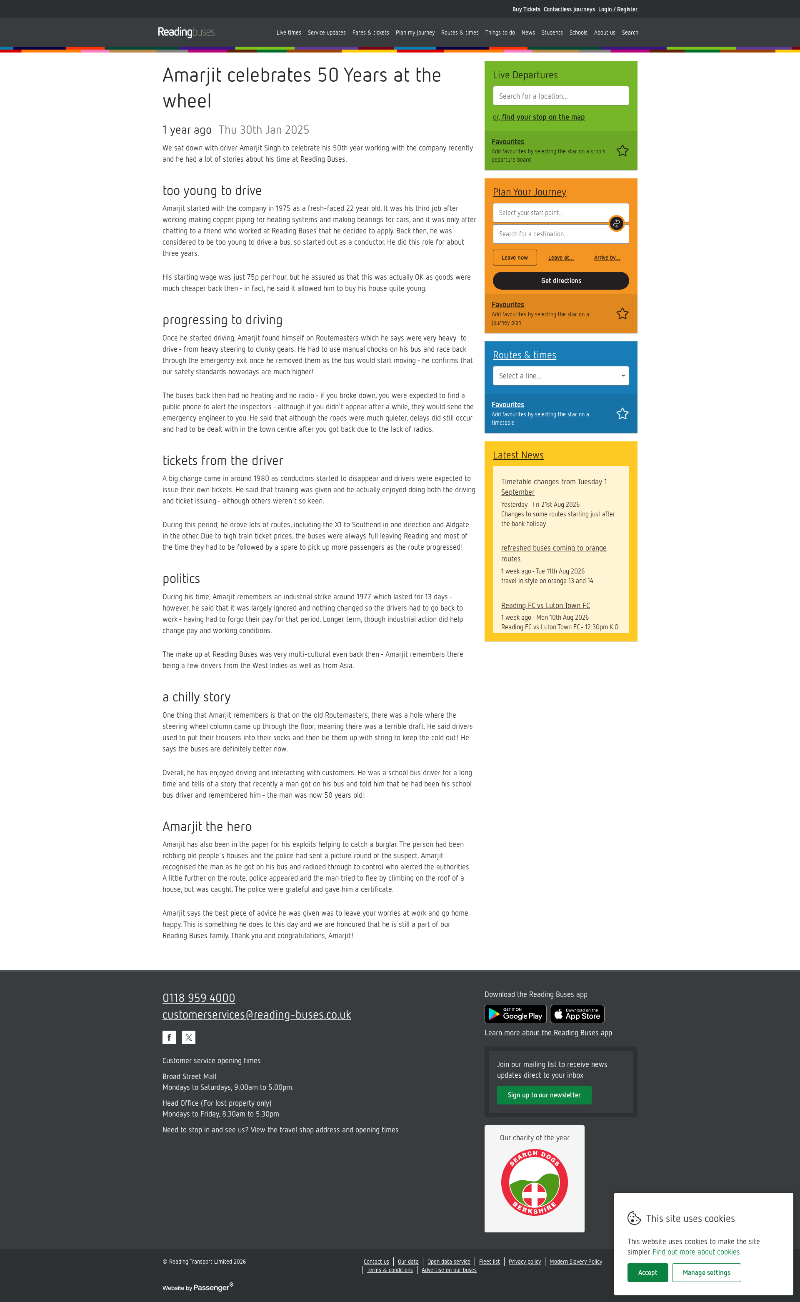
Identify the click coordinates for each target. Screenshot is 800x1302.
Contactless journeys (569, 9)
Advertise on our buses (449, 1269)
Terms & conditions (390, 1269)
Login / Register (618, 9)
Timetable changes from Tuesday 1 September (554, 487)
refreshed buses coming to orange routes (554, 553)
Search (630, 32)
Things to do (500, 32)
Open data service (449, 1261)
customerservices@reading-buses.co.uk (256, 1014)
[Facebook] (169, 1037)
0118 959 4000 (198, 997)
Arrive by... (607, 257)
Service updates (327, 32)
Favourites (508, 141)
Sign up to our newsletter (544, 1095)
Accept (648, 1272)
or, (539, 116)
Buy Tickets (526, 9)
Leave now (515, 257)
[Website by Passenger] (197, 1289)
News (528, 32)
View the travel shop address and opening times (325, 1129)
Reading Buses (186, 32)
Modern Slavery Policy (576, 1261)
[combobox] (561, 95)
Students (552, 32)
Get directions (561, 280)
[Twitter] (188, 1037)
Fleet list (489, 1261)
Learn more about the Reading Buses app (548, 1032)
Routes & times (460, 32)
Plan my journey (415, 32)
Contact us (376, 1261)
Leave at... (561, 257)
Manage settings (706, 1272)
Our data (408, 1261)
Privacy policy (525, 1261)
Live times (289, 32)
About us (604, 32)
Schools (579, 32)
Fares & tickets (370, 32)
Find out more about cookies (696, 1251)
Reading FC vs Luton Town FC (545, 605)
